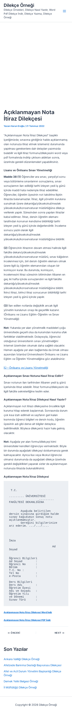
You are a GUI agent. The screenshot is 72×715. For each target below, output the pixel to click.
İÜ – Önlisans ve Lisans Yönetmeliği (26, 367)
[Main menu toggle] (64, 11)
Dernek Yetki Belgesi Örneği (21, 681)
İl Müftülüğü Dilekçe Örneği (20, 687)
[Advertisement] (36, 60)
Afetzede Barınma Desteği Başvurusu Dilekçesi (32, 665)
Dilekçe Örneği (19, 5)
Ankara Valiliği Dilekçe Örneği (22, 659)
